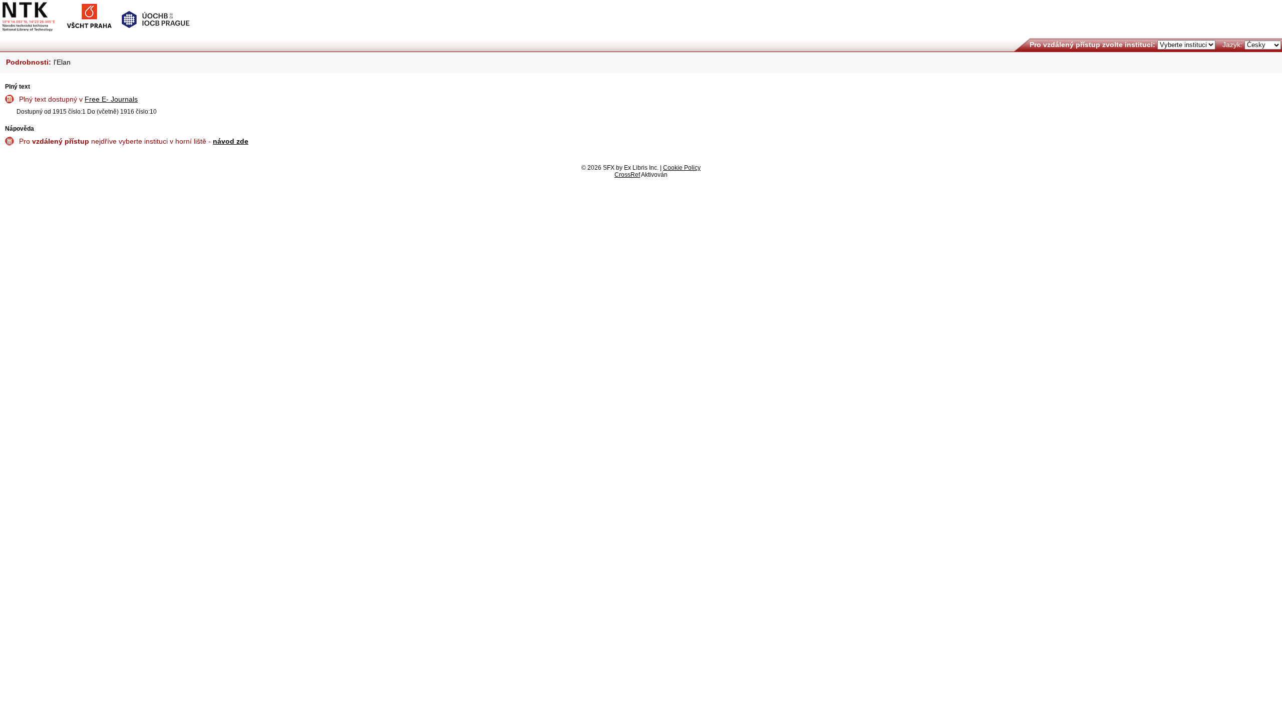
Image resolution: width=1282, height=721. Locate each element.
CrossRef (627, 174)
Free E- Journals (111, 99)
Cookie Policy (682, 167)
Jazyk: (1232, 45)
